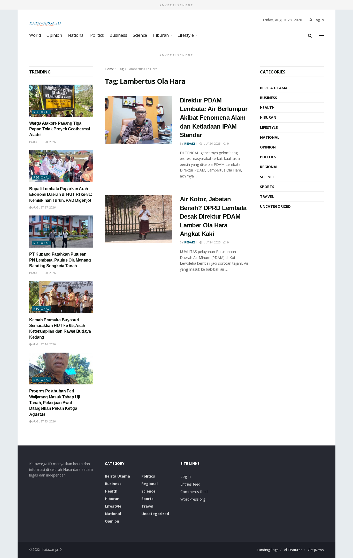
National (76, 35)
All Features (293, 549)
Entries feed (190, 484)
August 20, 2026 (44, 273)
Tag (121, 69)
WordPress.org (192, 499)
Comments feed (194, 491)
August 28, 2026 (44, 142)
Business (118, 35)
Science (140, 35)
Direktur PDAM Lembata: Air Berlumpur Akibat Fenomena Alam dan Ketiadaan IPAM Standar (214, 117)
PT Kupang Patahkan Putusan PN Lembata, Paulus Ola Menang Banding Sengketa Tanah (60, 260)
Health (267, 107)
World (35, 35)
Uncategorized (275, 206)
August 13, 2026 (44, 421)
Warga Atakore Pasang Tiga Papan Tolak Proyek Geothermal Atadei (59, 129)
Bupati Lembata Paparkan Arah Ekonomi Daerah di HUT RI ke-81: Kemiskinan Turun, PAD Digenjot (60, 195)
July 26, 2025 (211, 143)
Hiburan (161, 35)
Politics (97, 35)
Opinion (54, 35)
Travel (267, 196)
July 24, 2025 (211, 242)
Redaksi (190, 143)
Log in (185, 476)
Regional (41, 112)
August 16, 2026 (44, 344)
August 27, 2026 (44, 207)
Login (318, 19)
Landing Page (268, 549)
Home (109, 69)
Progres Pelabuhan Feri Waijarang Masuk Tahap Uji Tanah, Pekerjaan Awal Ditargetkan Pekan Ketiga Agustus (54, 402)
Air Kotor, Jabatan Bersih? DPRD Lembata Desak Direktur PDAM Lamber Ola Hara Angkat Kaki (213, 216)
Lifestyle (186, 35)
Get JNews (316, 549)
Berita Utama (274, 87)
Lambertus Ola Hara (142, 69)
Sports (267, 186)
